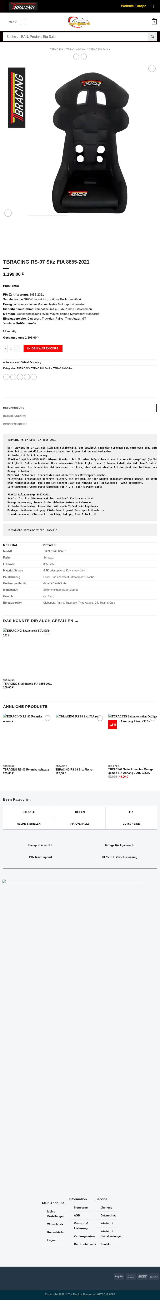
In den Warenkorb (43, 348)
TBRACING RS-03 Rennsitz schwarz (26, 769)
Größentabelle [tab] (15, 424)
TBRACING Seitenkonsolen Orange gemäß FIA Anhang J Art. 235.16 (130, 771)
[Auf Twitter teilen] (20, 377)
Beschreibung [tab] (13, 407)
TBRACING (56, 49)
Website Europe (129, 6)
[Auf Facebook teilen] (13, 377)
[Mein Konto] (147, 22)
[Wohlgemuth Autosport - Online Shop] (80, 22)
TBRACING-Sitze (76, 49)
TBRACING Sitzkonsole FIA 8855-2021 (27, 683)
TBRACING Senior (99, 49)
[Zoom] (8, 213)
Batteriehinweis (85, 1244)
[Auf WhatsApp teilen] (6, 377)
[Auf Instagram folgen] (9, 1276)
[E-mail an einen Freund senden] (27, 377)
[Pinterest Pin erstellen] (33, 377)
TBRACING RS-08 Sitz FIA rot (74, 769)
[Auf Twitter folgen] (15, 1276)
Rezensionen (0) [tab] (14, 416)
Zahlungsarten (84, 1236)
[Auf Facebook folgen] (3, 1276)
